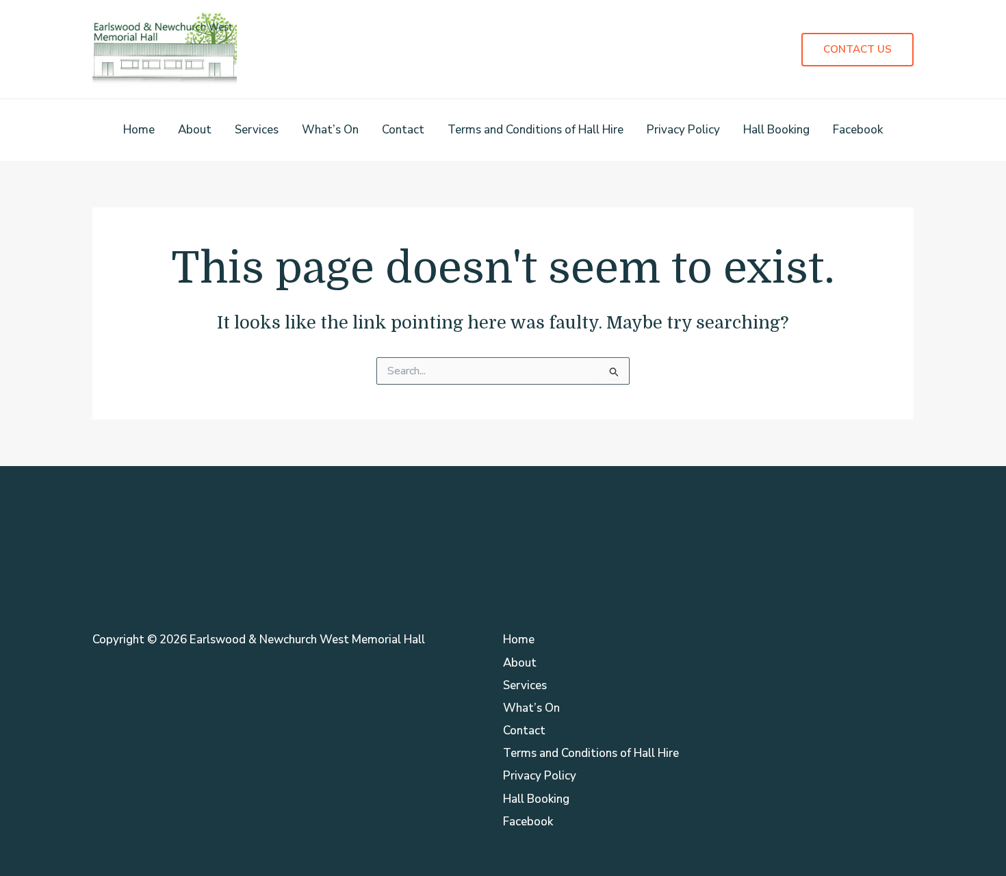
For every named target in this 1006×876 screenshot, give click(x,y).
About (194, 130)
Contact (403, 130)
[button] (857, 49)
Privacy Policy (683, 130)
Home (139, 130)
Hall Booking (776, 130)
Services (257, 130)
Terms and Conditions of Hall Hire (535, 130)
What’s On (330, 130)
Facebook (858, 130)
